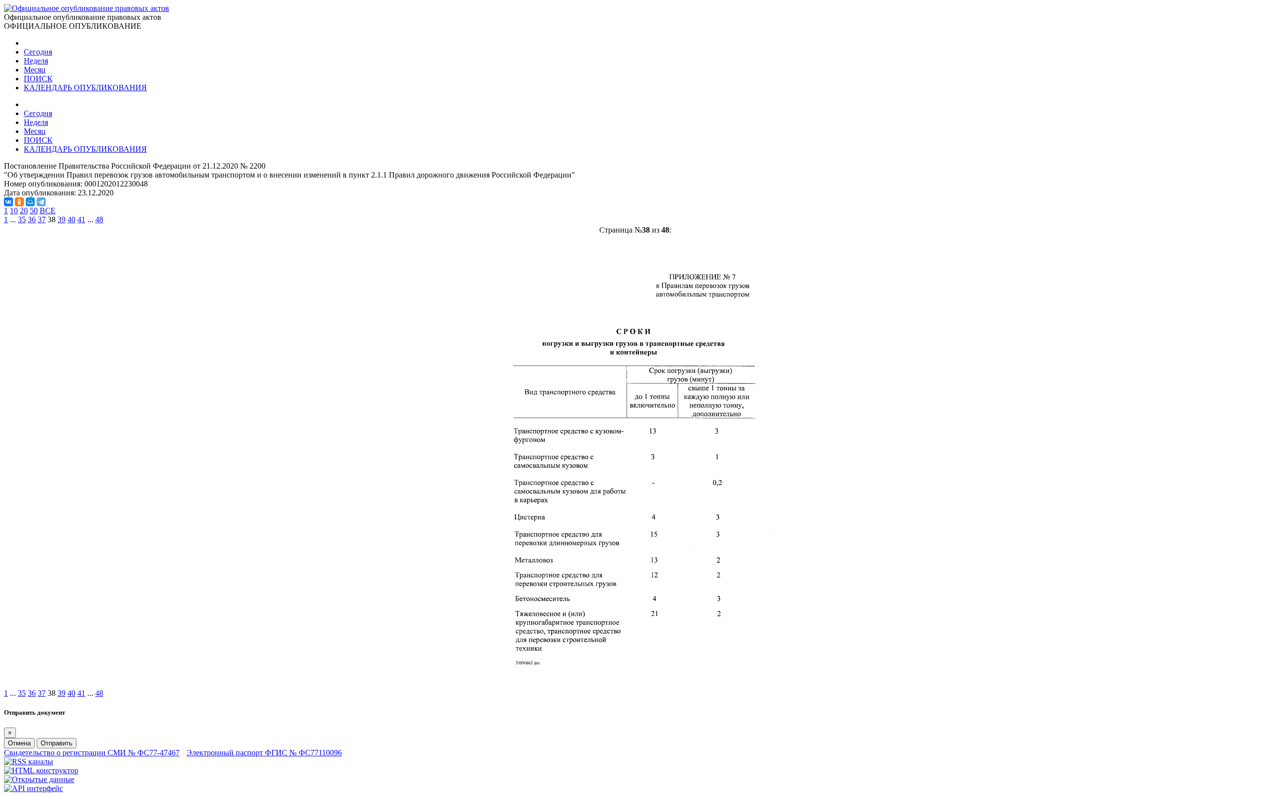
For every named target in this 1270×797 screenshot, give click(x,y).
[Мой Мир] (30, 201)
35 (22, 219)
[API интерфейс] (33, 788)
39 (61, 219)
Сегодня (38, 52)
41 (81, 219)
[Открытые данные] (39, 779)
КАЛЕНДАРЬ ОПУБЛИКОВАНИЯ (85, 87)
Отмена (19, 743)
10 (14, 210)
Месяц (35, 69)
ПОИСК (38, 78)
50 (34, 210)
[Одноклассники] (19, 201)
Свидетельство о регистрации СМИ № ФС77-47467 (92, 752)
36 (32, 219)
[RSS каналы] (28, 761)
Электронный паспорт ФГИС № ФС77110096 (264, 752)
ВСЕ (48, 210)
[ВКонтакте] (8, 201)
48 (99, 219)
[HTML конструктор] (41, 770)
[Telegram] (41, 201)
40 (71, 219)
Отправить (56, 743)
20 (24, 210)
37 (42, 219)
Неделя (36, 61)
